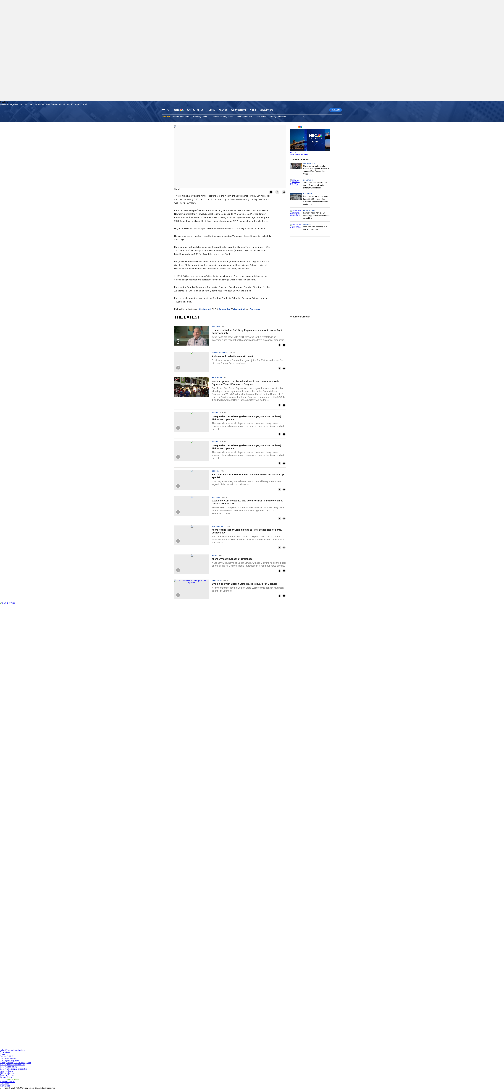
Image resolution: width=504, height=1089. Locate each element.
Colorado (308, 180)
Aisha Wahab (261, 117)
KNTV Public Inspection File (12, 1065)
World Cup (217, 378)
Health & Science (220, 353)
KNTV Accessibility (8, 1067)
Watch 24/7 (336, 110)
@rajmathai (205, 309)
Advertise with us (7, 1081)
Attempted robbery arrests (223, 117)
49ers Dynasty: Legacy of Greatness (232, 559)
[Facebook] (164, 714)
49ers (214, 555)
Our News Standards (8, 1058)
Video (253, 110)
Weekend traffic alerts (180, 117)
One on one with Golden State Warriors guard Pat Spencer (244, 584)
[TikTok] (164, 936)
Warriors (216, 580)
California (308, 194)
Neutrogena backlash (278, 117)
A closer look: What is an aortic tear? (232, 356)
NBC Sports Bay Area (9, 1060)
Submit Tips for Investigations (12, 1050)
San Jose (216, 497)
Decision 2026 (309, 163)
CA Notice (4, 1084)
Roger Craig (218, 526)
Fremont (307, 224)
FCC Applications (7, 1073)
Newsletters (266, 110)
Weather (223, 110)
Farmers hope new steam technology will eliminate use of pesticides (316, 215)
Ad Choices (5, 1086)
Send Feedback (6, 1071)
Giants (215, 413)
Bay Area (216, 326)
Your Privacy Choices (11, 1079)
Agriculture (309, 210)
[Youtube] (164, 1048)
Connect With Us (7, 1056)
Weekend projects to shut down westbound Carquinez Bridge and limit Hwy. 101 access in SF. (43, 104)
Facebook (255, 309)
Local (212, 110)
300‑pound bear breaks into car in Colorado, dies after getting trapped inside (315, 185)
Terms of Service (7, 1075)
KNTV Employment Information (13, 1069)
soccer (215, 471)
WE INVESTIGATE (239, 110)
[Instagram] (164, 825)
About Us (4, 1054)
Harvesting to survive (201, 117)
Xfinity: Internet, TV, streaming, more (15, 1062)
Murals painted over (244, 117)
